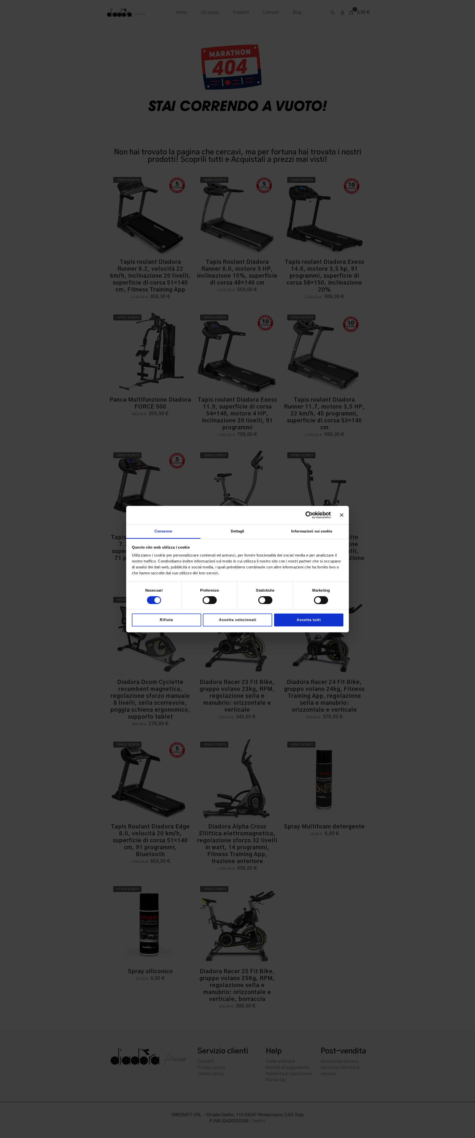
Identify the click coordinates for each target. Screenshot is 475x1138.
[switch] (210, 600)
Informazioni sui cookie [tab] (311, 531)
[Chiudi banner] (341, 515)
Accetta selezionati (237, 620)
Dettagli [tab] (237, 531)
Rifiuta (166, 620)
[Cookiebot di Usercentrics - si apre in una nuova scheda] (309, 515)
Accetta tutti (309, 620)
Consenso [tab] (163, 531)
